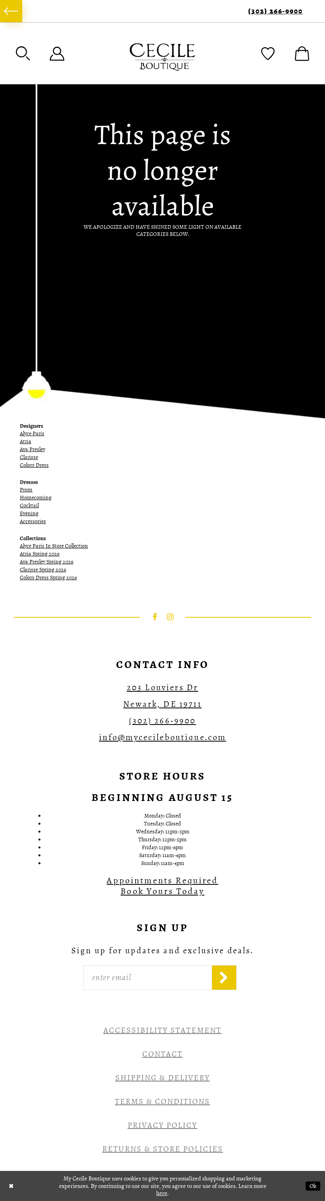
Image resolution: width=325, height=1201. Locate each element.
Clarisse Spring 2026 (43, 569)
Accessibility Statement (162, 1030)
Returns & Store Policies (162, 1149)
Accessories (33, 521)
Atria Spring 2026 (39, 554)
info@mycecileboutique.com (162, 737)
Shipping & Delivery (162, 1077)
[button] (23, 53)
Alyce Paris (32, 433)
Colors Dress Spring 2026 (48, 577)
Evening (29, 513)
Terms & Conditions (162, 1101)
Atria (25, 441)
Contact (162, 1054)
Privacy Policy (162, 1125)
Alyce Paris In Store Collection (54, 546)
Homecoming (36, 497)
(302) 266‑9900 (275, 11)
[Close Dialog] (11, 1186)
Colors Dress (34, 465)
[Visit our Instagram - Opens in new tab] (170, 617)
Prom (26, 489)
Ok (313, 1186)
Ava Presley (32, 449)
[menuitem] (11, 11)
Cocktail (29, 505)
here (161, 1193)
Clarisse (29, 457)
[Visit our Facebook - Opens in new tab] (155, 617)
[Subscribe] (224, 977)
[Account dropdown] (57, 53)
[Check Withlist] (268, 53)
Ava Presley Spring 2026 (46, 561)
